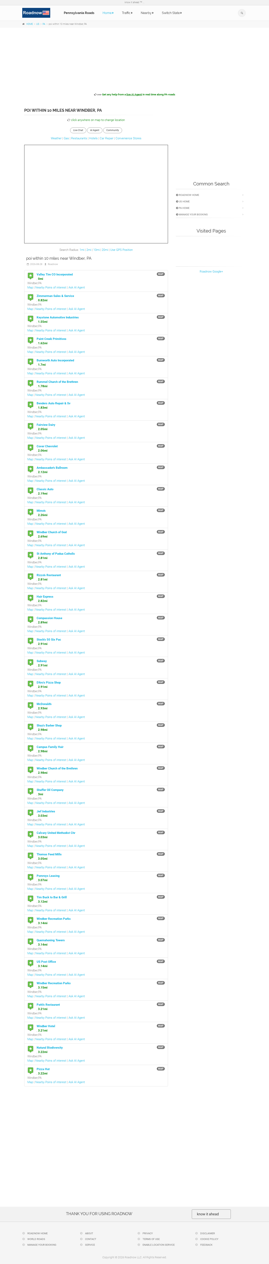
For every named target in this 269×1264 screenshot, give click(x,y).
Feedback (206, 1244)
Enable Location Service (158, 1244)
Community (112, 130)
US (37, 24)
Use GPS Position (121, 250)
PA (44, 24)
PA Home (183, 207)
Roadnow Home (188, 194)
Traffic (126, 13)
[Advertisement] (134, 59)
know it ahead (208, 1214)
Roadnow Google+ (211, 271)
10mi (96, 250)
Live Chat (78, 130)
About (88, 1233)
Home (107, 13)
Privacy (147, 1233)
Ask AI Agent (77, 287)
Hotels (93, 138)
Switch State (171, 13)
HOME (29, 24)
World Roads (36, 1239)
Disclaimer (207, 1233)
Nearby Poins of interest (50, 287)
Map (30, 287)
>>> (136, 94)
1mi (82, 250)
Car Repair (106, 138)
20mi (105, 250)
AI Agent (94, 130)
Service (89, 1244)
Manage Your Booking (193, 214)
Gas (66, 138)
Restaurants (79, 138)
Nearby (146, 13)
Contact (90, 1239)
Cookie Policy (209, 1239)
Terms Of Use (151, 1239)
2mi (88, 250)
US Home (184, 201)
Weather (56, 138)
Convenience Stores (128, 138)
